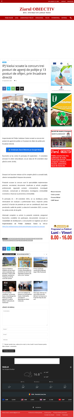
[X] (9, 88)
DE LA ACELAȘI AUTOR (23, 254)
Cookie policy (47, 412)
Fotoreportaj (55, 18)
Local (16, 18)
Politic (47, 18)
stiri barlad (15, 240)
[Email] (17, 88)
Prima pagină (9, 18)
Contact (63, 1)
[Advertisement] (37, 34)
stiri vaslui (22, 240)
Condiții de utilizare (49, 415)
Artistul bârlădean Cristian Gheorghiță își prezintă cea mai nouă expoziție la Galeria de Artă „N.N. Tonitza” (24, 272)
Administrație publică (26, 18)
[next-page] (47, 254)
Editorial (64, 18)
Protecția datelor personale (60, 412)
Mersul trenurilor (56, 191)
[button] (70, 18)
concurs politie (13, 238)
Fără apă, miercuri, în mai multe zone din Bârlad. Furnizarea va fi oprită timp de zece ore (40, 296)
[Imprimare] (22, 88)
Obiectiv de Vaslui (28, 238)
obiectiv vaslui (38, 238)
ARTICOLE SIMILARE (9, 254)
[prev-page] (44, 254)
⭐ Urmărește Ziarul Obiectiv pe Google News (25, 150)
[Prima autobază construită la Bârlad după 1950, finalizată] (41, 262)
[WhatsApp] (13, 88)
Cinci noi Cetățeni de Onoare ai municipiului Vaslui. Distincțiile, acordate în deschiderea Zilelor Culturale (25, 297)
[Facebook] (2, 1)
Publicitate (70, 1)
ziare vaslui (29, 240)
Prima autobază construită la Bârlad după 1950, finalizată (40, 270)
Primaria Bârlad (55, 197)
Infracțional (39, 18)
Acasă (3, 60)
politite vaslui (6, 240)
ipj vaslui (20, 238)
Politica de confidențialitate (35, 412)
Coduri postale (55, 194)
